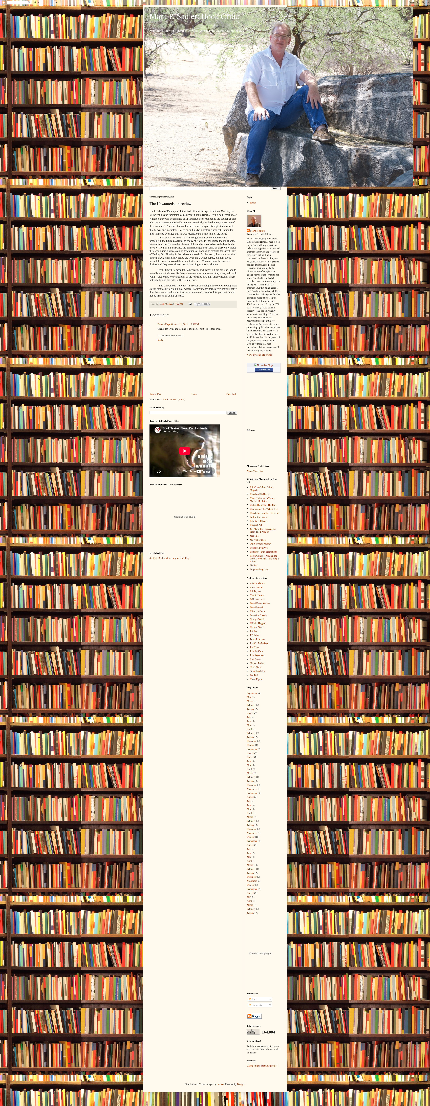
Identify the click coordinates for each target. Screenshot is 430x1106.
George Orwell (257, 619)
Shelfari (253, 565)
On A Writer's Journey (260, 543)
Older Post (231, 393)
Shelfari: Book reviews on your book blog (169, 558)
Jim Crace (254, 647)
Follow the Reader (258, 516)
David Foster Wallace (260, 603)
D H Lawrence (257, 599)
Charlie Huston (257, 595)
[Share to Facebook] (205, 304)
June (249, 721)
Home (194, 393)
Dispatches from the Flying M (264, 512)
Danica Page (164, 324)
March (250, 701)
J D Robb (254, 635)
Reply (160, 340)
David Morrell (257, 607)
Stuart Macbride (257, 671)
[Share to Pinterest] (208, 304)
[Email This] (196, 304)
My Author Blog (258, 539)
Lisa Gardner (256, 659)
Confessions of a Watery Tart (263, 508)
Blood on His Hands (259, 494)
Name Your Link (255, 470)
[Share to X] (202, 304)
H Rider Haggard (258, 623)
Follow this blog (263, 370)
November (252, 789)
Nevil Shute (255, 667)
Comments (256, 1005)
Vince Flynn (256, 679)
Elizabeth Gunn (257, 611)
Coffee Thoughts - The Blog (263, 504)
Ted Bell (254, 675)
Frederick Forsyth (258, 615)
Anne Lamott (256, 587)
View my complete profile (259, 354)
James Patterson (257, 639)
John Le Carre (256, 651)
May (249, 697)
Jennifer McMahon (259, 643)
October (250, 745)
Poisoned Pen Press (259, 547)
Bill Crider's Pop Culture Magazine (262, 489)
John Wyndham (257, 655)
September (252, 693)
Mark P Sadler (257, 230)
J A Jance (254, 631)
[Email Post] (190, 303)
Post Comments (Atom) (174, 399)
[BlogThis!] (199, 304)
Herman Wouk (257, 627)
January (250, 709)
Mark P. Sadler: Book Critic (194, 15)
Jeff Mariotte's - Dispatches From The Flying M (262, 530)
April (249, 729)
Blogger (241, 1084)
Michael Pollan (257, 663)
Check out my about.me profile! (262, 1065)
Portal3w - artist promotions (263, 551)
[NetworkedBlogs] (263, 365)
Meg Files (254, 535)
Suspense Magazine (259, 569)
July (249, 716)
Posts (253, 999)
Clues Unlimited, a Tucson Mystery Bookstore (262, 499)
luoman (220, 1084)
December (251, 740)
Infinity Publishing (259, 521)
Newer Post (155, 393)
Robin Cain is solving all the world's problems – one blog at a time (264, 558)
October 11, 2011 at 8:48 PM (185, 324)
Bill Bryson (255, 591)
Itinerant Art (256, 524)
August (250, 713)
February (251, 705)
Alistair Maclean (258, 583)
